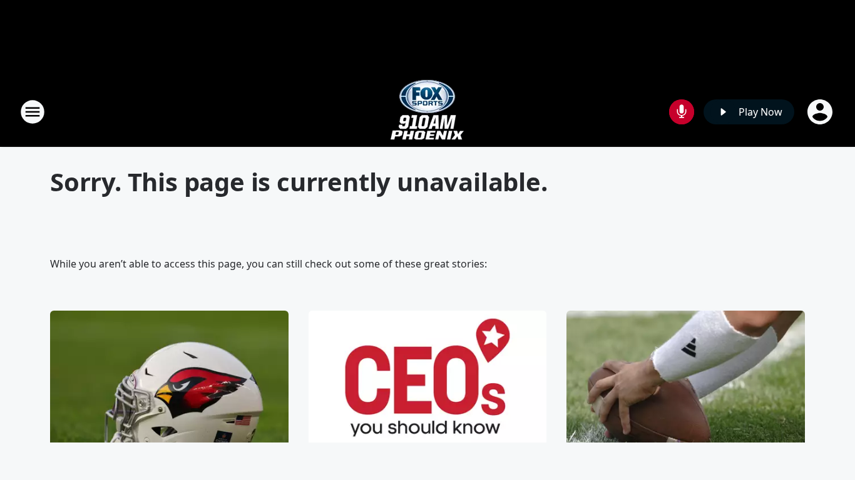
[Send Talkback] (681, 111)
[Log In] (821, 111)
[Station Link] (427, 111)
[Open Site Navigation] (32, 111)
